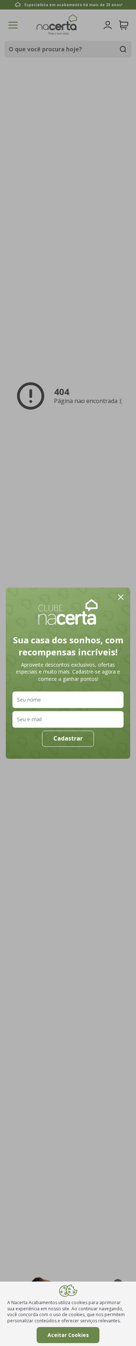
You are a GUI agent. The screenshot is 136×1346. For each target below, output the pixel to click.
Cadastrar (68, 738)
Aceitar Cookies (68, 1334)
